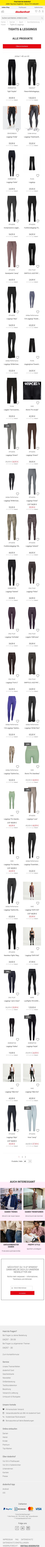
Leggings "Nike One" (12, 1092)
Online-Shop (5, 7)
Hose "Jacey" (32, 1137)
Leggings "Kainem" (12, 591)
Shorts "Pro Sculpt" (32, 410)
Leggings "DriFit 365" (32, 910)
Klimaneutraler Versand (15, 1409)
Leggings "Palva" (32, 591)
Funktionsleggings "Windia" (12, 546)
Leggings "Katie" (11, 182)
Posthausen (22, 7)
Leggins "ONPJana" (32, 637)
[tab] (22, 46)
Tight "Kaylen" (11, 91)
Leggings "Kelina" (12, 1046)
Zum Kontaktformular (11, 1354)
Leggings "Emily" (11, 137)
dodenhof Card (8, 1370)
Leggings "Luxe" (32, 819)
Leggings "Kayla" (32, 1046)
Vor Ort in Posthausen (11, 1461)
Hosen (3, 25)
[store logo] (19, 12)
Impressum (8, 1539)
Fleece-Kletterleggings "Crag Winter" (32, 91)
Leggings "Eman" (32, 501)
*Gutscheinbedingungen (22, 1514)
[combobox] (22, 17)
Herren (5, 1437)
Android (6, 1489)
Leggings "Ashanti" (32, 546)
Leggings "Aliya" (12, 319)
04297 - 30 (8, 1347)
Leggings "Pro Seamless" (12, 819)
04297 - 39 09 (9, 1339)
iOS (4, 1493)
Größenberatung (9, 1382)
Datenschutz (27, 1539)
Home (3, 22)
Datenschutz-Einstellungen (16, 1543)
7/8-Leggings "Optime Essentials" (12, 728)
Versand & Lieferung (10, 1393)
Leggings (32, 182)
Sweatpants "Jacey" (12, 273)
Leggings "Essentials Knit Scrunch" (32, 864)
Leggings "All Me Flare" (32, 728)
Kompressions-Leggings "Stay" (12, 228)
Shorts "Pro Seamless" (32, 773)
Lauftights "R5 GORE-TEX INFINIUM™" (32, 1001)
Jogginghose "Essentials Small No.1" (32, 364)
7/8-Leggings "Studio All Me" (32, 319)
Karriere (6, 1472)
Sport (21, 22)
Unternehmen (8, 1469)
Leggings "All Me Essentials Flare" (12, 364)
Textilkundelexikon (10, 1385)
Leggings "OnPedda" (12, 637)
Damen (12, 22)
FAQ (16, 1539)
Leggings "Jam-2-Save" (12, 1001)
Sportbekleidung (33, 22)
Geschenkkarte (8, 1374)
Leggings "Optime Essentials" (12, 773)
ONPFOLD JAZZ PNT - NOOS (32, 273)
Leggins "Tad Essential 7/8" (12, 410)
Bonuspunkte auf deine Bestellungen (20, 1421)
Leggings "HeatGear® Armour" (32, 137)
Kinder (5, 1441)
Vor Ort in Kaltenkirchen (12, 1465)
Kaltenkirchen (38, 7)
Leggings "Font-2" (12, 682)
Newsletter (7, 1378)
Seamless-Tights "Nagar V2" (12, 955)
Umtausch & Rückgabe (11, 1397)
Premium (6, 1445)
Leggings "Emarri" (12, 455)
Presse (5, 1476)
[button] (18, 85)
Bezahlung (7, 1389)
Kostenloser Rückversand (15, 1417)
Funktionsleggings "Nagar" (32, 228)
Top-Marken (7, 1448)
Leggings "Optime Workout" (12, 910)
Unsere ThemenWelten (11, 1366)
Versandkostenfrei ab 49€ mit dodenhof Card (23, 1413)
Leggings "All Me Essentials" (12, 501)
